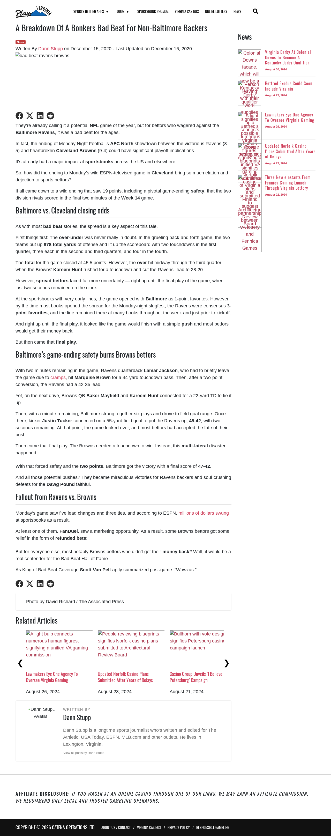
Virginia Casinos (187, 11)
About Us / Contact (116, 827)
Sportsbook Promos (153, 11)
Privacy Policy (179, 827)
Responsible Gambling (212, 827)
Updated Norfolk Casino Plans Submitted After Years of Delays (53, 676)
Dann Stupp (50, 48)
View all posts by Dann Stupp (83, 753)
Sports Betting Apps (88, 11)
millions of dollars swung (203, 513)
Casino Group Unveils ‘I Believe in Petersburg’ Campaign (126, 676)
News (237, 11)
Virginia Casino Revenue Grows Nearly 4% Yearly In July (202, 676)
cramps (58, 377)
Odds (120, 11)
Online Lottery (216, 11)
